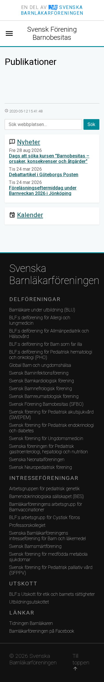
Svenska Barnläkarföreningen (52, 274)
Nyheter (28, 142)
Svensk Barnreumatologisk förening (44, 396)
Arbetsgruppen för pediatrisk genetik (44, 488)
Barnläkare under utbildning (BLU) (42, 310)
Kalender (30, 215)
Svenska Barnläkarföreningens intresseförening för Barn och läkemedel (47, 535)
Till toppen (81, 662)
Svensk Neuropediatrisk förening (40, 467)
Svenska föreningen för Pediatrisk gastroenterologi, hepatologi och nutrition (48, 449)
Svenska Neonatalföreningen (36, 459)
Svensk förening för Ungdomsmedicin (46, 438)
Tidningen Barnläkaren (31, 623)
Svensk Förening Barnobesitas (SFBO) (46, 404)
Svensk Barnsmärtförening (35, 546)
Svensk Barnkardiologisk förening (41, 381)
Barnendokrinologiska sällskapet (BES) (46, 496)
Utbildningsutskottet (29, 602)
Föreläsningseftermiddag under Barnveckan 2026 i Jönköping (43, 190)
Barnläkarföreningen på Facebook (41, 631)
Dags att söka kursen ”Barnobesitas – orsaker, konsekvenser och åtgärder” (49, 158)
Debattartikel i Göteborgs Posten (43, 174)
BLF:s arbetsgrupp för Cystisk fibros (44, 517)
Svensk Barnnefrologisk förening (40, 388)
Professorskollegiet (27, 525)
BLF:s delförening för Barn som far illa (45, 344)
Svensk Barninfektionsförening (38, 373)
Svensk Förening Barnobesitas (52, 33)
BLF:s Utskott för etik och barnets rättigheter (52, 594)
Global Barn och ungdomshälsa (40, 365)
